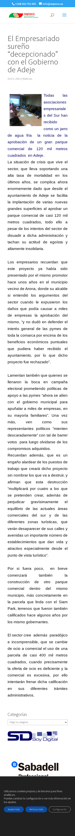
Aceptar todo (14, 809)
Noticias (27, 78)
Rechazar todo (36, 809)
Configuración (60, 809)
